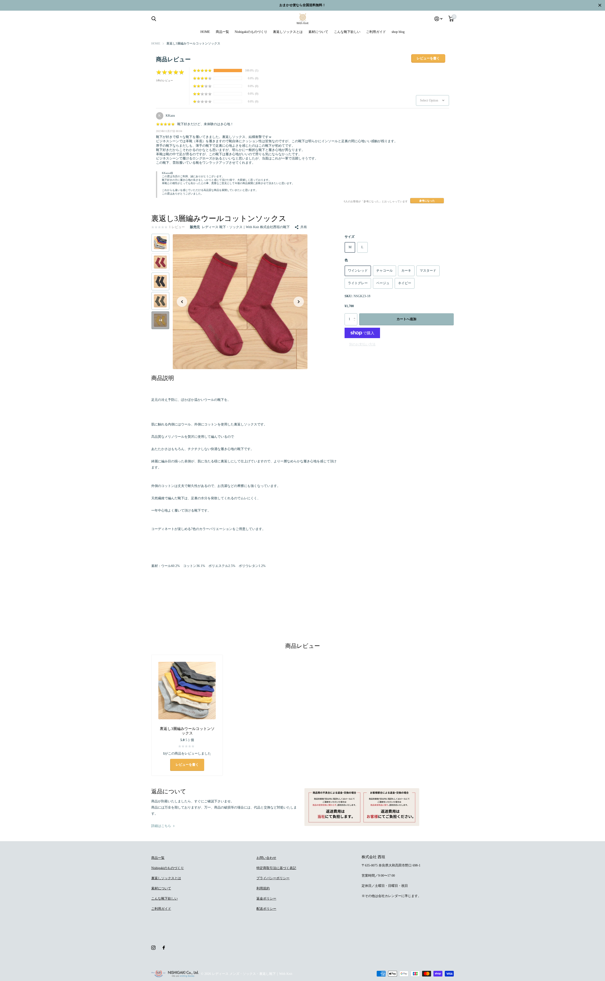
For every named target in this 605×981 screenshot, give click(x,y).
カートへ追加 (406, 319)
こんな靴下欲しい (347, 32)
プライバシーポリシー (273, 878)
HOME (205, 32)
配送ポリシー (266, 908)
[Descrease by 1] (355, 323)
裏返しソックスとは (288, 32)
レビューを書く (428, 58)
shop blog (398, 32)
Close (600, 5)
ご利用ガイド (376, 32)
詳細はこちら (161, 826)
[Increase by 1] (355, 315)
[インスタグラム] (153, 948)
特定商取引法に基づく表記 (276, 868)
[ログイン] (438, 18)
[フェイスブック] (164, 948)
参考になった (427, 200)
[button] (182, 301)
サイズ (349, 237)
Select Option (429, 100)
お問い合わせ (266, 858)
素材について (318, 32)
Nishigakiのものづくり (251, 32)
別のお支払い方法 (362, 344)
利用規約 (263, 888)
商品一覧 (222, 32)
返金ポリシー (266, 898)
